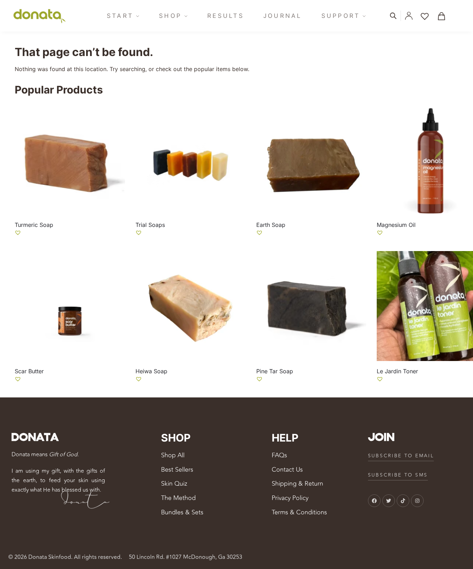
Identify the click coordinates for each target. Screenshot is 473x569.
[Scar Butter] (70, 306)
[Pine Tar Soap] (311, 306)
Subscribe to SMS (398, 475)
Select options (70, 244)
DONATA (34, 437)
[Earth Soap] (311, 159)
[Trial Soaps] (190, 159)
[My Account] (408, 16)
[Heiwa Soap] (190, 306)
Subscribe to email (401, 455)
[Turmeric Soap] (70, 159)
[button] (444, 15)
